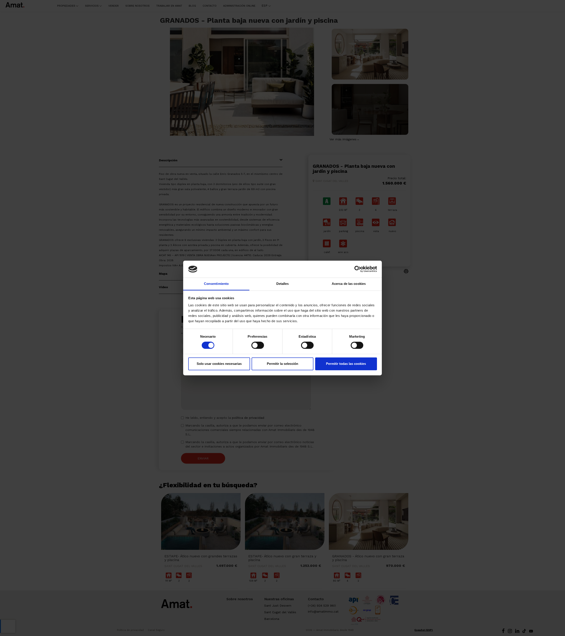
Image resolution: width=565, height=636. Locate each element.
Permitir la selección (282, 364)
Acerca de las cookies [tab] (349, 284)
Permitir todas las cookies (346, 364)
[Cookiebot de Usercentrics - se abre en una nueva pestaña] (357, 269)
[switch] (257, 345)
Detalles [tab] (282, 284)
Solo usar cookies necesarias (219, 364)
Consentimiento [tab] (216, 284)
